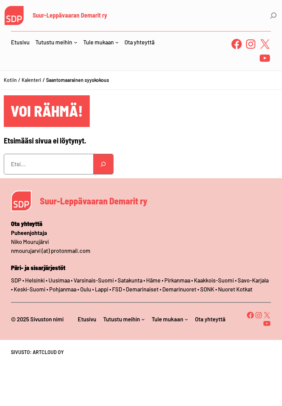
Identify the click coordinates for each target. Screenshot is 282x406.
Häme (154, 280)
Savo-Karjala (253, 280)
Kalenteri (31, 80)
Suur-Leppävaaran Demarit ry (70, 15)
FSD (117, 289)
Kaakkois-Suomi (214, 280)
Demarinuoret (179, 289)
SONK (207, 289)
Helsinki (35, 280)
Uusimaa (59, 280)
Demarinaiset (142, 289)
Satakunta (130, 280)
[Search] (103, 164)
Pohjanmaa (63, 289)
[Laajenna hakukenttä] (273, 15)
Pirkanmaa (177, 280)
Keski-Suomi (29, 289)
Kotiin (10, 80)
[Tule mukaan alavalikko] (117, 42)
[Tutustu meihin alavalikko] (75, 42)
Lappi (101, 289)
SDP (16, 280)
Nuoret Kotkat (235, 289)
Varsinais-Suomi (94, 280)
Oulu (85, 289)
